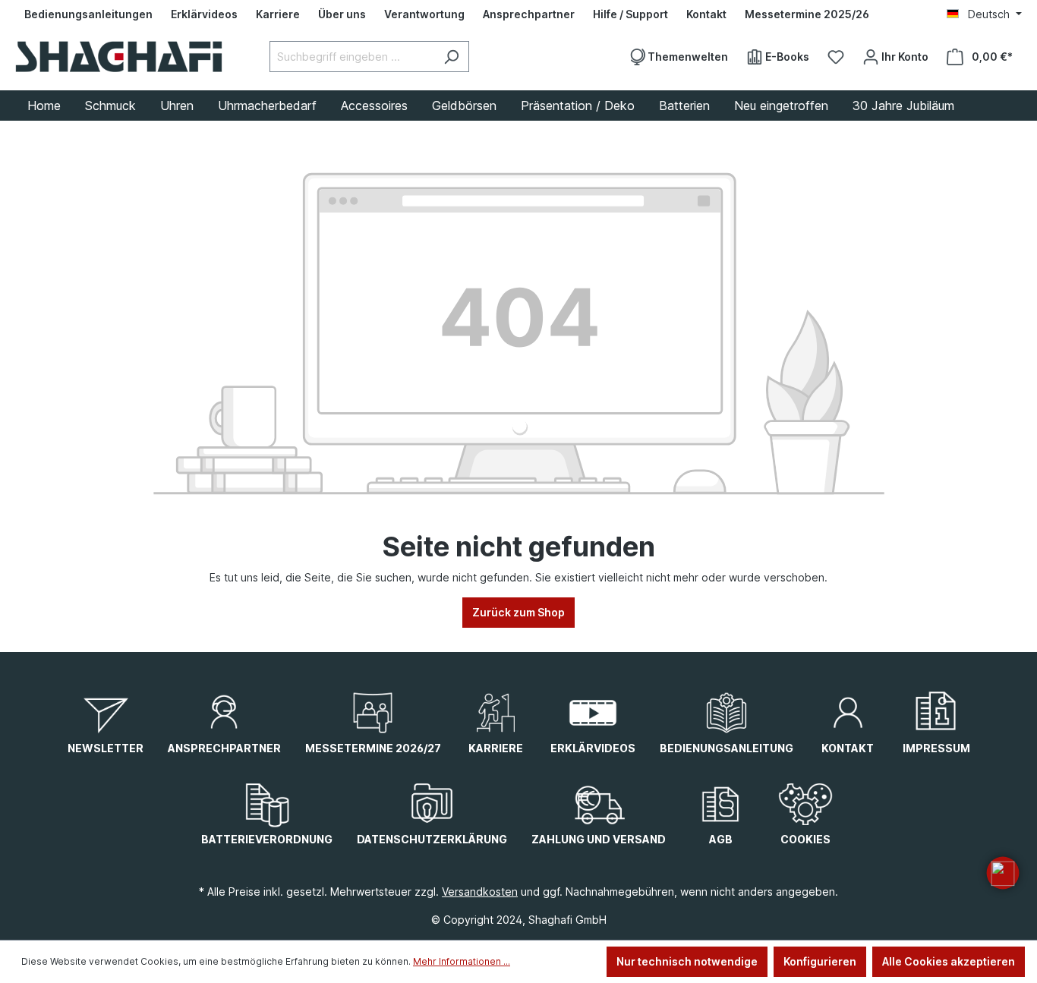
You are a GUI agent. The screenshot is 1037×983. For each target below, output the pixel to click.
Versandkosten (480, 891)
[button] (1002, 872)
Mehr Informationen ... (461, 961)
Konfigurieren (819, 961)
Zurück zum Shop (518, 612)
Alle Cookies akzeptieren (948, 961)
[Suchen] (451, 56)
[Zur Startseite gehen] (118, 56)
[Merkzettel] (835, 57)
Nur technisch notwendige (687, 961)
